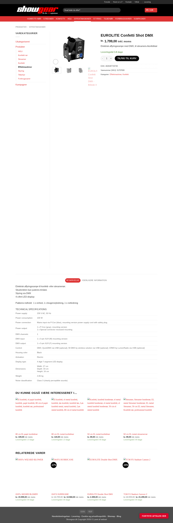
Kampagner (139, 19)
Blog (119, 516)
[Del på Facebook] (103, 80)
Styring (97, 19)
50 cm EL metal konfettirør (98, 434)
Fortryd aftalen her (154, 516)
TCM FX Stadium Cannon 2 (135, 494)
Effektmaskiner (82, 19)
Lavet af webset (100, 519)
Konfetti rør (34, 19)
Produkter (21, 27)
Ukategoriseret (23, 42)
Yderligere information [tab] (94, 280)
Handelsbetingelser (61, 516)
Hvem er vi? (117, 2)
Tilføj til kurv (127, 58)
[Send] (118, 10)
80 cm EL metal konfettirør (62, 434)
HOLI (70, 19)
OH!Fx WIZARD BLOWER (27, 494)
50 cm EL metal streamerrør (136, 434)
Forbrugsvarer (123, 19)
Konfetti (60, 19)
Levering (147, 2)
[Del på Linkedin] (122, 80)
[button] (151, 10)
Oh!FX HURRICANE (60, 494)
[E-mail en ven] (113, 80)
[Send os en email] (156, 2)
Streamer (48, 19)
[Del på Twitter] (108, 80)
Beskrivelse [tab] (72, 280)
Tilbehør (108, 19)
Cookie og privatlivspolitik (93, 516)
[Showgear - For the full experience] (37, 10)
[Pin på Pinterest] (118, 80)
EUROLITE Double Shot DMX (100, 494)
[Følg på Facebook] (153, 2)
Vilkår (137, 2)
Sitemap (112, 516)
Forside (107, 2)
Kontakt (129, 2)
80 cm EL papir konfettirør (27, 434)
